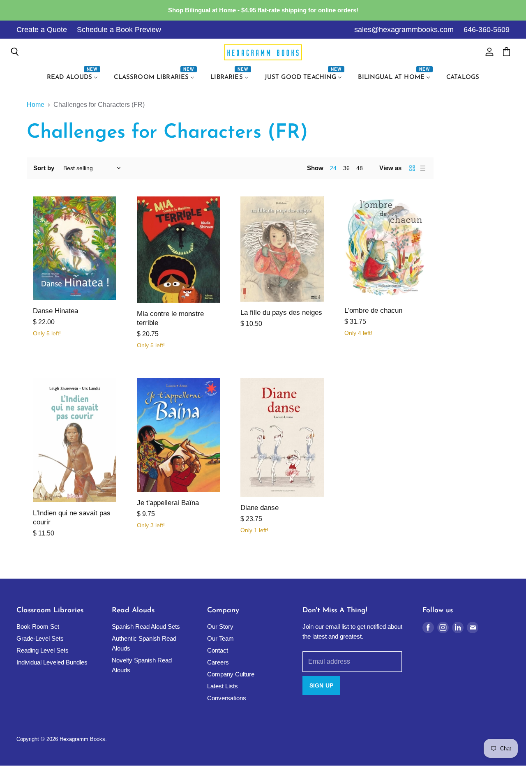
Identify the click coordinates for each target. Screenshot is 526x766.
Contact (217, 650)
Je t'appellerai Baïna (168, 503)
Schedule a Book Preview (119, 29)
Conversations (226, 697)
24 (333, 168)
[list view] (423, 168)
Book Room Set (37, 626)
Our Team (220, 638)
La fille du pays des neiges (281, 312)
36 (346, 168)
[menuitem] (73, 77)
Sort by (43, 167)
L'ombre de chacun (373, 310)
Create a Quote (41, 29)
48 (359, 168)
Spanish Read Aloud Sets (146, 626)
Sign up (321, 685)
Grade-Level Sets (40, 638)
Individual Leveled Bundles (52, 662)
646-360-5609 (487, 29)
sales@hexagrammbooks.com (404, 29)
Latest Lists (222, 686)
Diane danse (259, 508)
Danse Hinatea (55, 311)
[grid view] (412, 168)
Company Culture (230, 674)
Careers (218, 662)
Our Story (220, 626)
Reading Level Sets (42, 650)
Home (35, 104)
